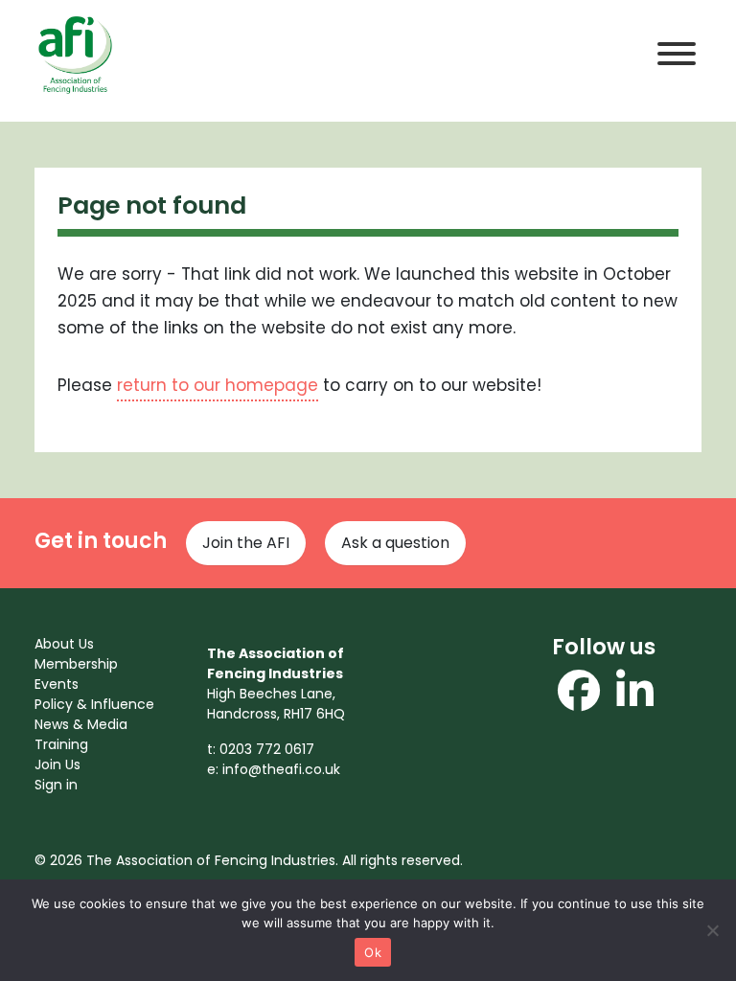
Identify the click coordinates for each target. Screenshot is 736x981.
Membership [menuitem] (76, 663)
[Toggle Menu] (676, 53)
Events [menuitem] (56, 684)
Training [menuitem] (61, 744)
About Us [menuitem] (64, 643)
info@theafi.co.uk (281, 769)
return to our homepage (217, 385)
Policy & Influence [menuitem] (94, 704)
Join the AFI (245, 543)
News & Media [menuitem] (80, 724)
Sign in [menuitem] (56, 784)
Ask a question (395, 543)
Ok (372, 952)
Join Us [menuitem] (57, 764)
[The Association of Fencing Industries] (75, 53)
